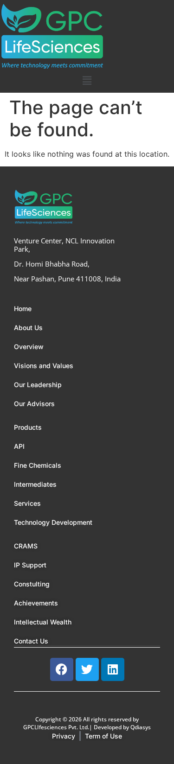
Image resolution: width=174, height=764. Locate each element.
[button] (87, 80)
